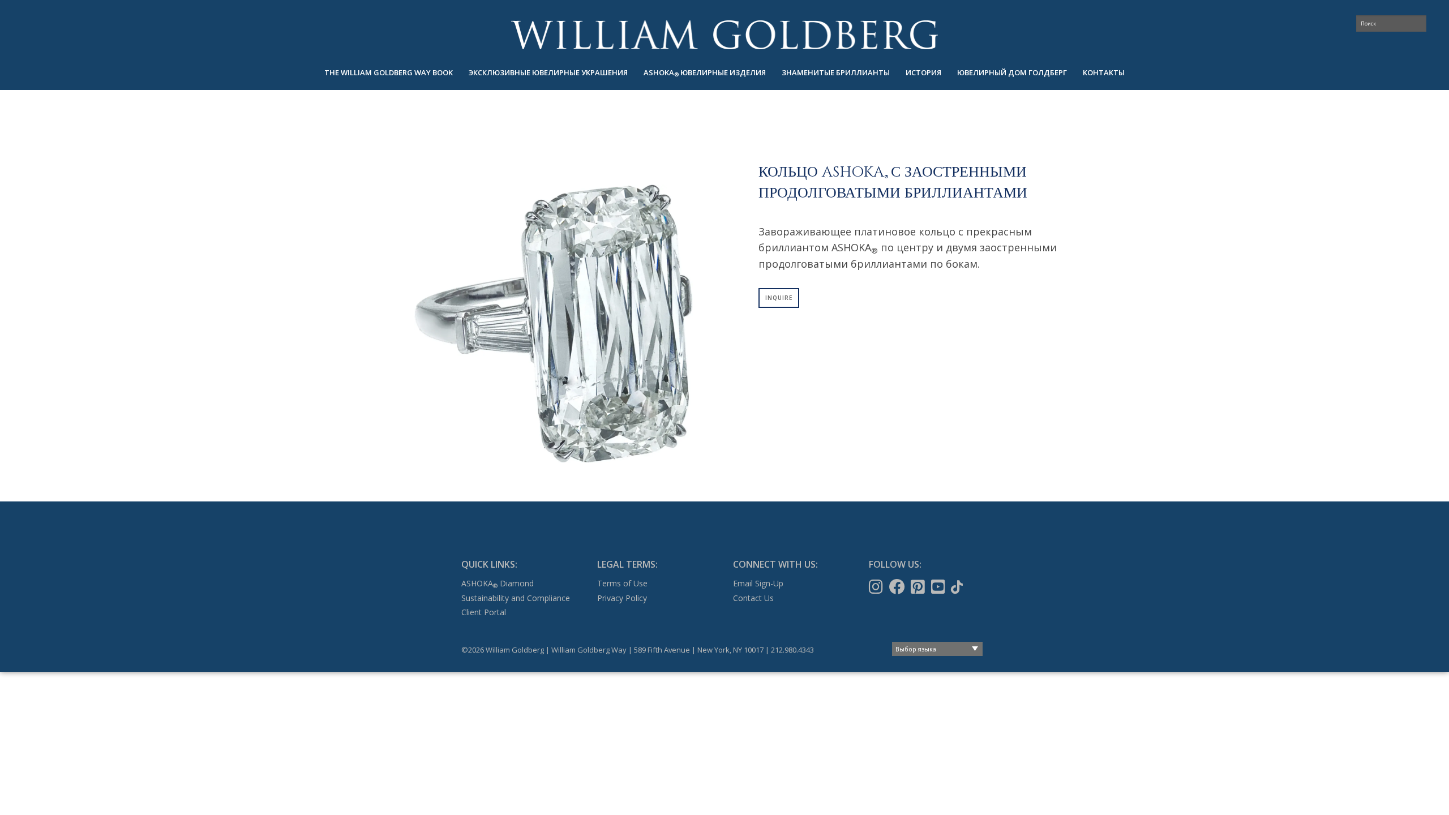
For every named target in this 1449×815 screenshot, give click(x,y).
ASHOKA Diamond (497, 583)
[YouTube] (939, 587)
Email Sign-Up (758, 583)
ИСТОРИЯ (923, 72)
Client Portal (483, 612)
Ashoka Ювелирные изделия (705, 72)
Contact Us (753, 598)
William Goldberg (724, 34)
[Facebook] (898, 587)
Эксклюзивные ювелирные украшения (548, 72)
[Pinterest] (919, 587)
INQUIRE (778, 298)
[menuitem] (388, 72)
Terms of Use (622, 583)
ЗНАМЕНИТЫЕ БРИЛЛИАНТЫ (836, 72)
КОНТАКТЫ (1104, 72)
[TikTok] (958, 587)
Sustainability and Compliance (515, 598)
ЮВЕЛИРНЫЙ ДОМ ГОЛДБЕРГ (1012, 72)
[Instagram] (877, 587)
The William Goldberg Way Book (388, 72)
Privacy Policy (622, 598)
